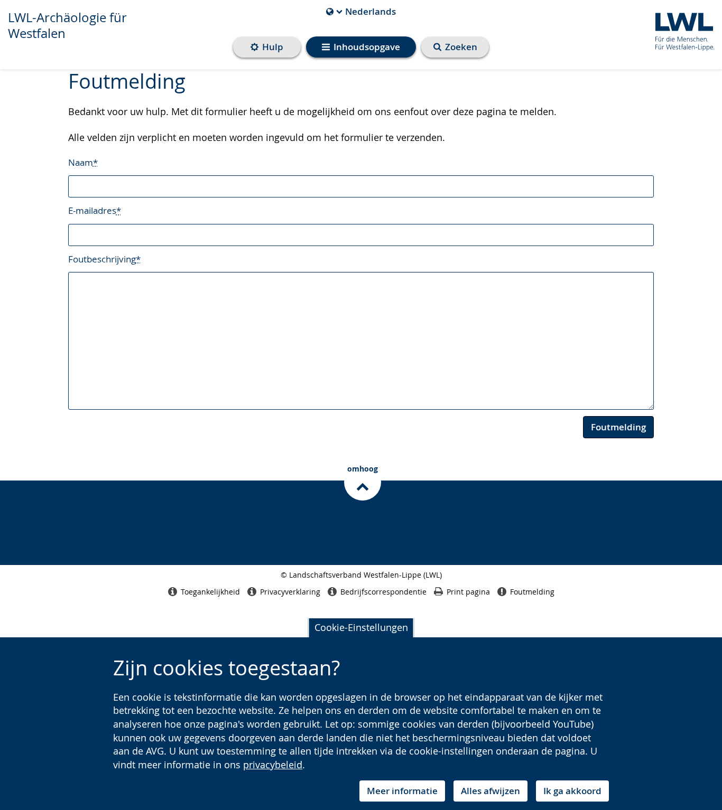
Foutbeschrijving (104, 259)
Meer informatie (402, 791)
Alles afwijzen (490, 791)
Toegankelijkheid (210, 592)
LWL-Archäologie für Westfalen (67, 25)
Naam (83, 162)
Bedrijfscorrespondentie (383, 592)
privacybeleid (272, 764)
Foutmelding (618, 427)
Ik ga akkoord (572, 791)
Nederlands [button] (361, 11)
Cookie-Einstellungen (361, 627)
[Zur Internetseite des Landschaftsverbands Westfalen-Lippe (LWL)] (680, 30)
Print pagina (468, 592)
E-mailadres (94, 210)
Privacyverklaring (290, 592)
